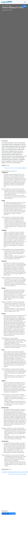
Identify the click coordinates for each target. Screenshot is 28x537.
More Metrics (22, 168)
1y (10, 168)
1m (7, 168)
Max (25, 474)
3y (12, 168)
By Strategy (12, 513)
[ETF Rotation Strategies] (6, 2)
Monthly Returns (17, 472)
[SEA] (24, 6)
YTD (5, 168)
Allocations (5, 472)
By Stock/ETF (5, 513)
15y (18, 168)
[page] (22, 6)
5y (14, 168)
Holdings (10, 472)
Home (3, 5)
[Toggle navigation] (25, 2)
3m (9, 168)
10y (16, 168)
